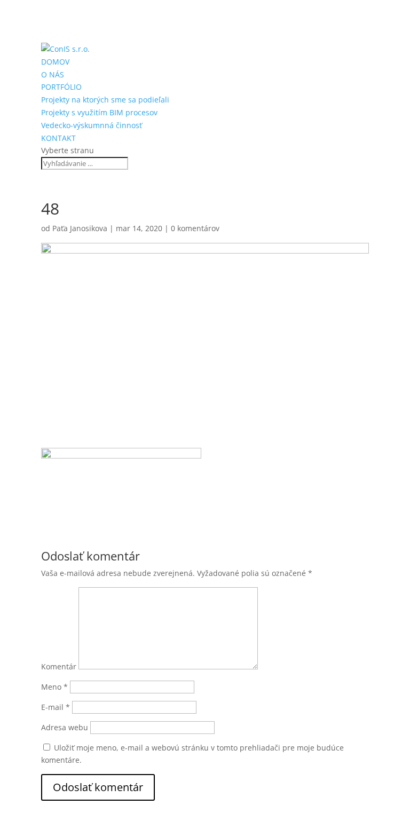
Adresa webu (64, 727)
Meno (54, 687)
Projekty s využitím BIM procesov (99, 112)
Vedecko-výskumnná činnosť (91, 125)
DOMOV (55, 62)
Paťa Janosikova (79, 228)
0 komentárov (195, 228)
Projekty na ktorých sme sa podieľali (105, 99)
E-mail (55, 707)
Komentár (58, 666)
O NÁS (52, 74)
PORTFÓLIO (61, 87)
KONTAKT (58, 138)
